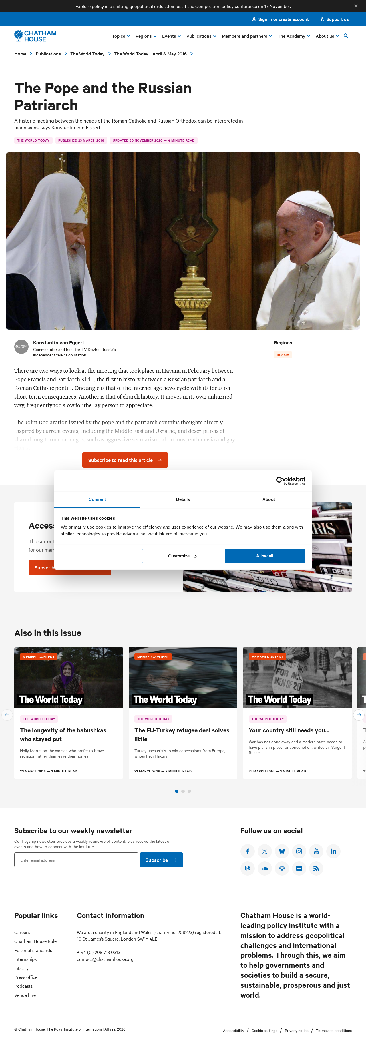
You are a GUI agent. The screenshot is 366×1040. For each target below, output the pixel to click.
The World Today (87, 53)
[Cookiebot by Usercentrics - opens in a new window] (280, 481)
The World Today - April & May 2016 (150, 53)
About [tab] (268, 499)
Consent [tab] (97, 499)
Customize (179, 555)
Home (20, 53)
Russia (283, 354)
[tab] (176, 791)
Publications (48, 53)
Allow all (264, 555)
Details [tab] (183, 499)
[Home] (35, 36)
